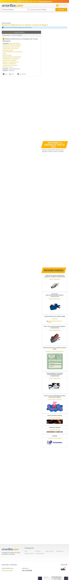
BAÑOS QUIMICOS (14, 43)
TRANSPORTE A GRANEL (10, 60)
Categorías (16, 32)
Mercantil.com (59, 551)
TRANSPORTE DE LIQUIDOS (10, 48)
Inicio (26, 551)
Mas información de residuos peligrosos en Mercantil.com (18, 27)
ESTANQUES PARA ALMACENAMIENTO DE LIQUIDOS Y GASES (13, 51)
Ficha (6, 74)
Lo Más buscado (39, 553)
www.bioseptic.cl (23, 74)
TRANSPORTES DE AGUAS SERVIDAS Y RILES (10, 66)
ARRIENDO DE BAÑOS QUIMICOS (12, 45)
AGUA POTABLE (7, 55)
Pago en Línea (49, 551)
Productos (38, 551)
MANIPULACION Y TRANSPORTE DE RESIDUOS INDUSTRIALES (12, 57)
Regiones (22, 32)
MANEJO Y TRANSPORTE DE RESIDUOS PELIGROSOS (11, 62)
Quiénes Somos (29, 553)
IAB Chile (63, 568)
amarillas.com (12, 5)
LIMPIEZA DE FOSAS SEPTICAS (11, 47)
